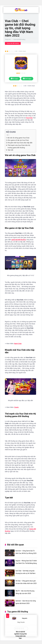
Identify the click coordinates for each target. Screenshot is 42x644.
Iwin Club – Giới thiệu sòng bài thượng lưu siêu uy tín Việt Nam (25, 572)
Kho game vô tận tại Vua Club (18, 140)
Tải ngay (15, 78)
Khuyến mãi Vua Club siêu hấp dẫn (20, 143)
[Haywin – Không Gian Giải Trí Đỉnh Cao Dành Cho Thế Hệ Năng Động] (10, 562)
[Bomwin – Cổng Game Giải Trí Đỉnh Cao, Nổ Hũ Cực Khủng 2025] (10, 553)
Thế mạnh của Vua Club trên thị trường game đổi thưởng (19, 146)
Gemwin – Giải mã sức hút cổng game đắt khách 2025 (26, 602)
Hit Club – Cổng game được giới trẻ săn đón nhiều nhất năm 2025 (26, 582)
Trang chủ (8, 39)
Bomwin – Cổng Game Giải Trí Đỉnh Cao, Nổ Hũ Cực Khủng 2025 (26, 552)
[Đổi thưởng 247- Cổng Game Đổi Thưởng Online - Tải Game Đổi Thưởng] (21, 9)
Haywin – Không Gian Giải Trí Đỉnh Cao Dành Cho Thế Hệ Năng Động (26, 562)
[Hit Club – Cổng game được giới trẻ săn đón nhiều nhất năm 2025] (10, 583)
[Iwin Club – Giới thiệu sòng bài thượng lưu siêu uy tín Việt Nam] (10, 573)
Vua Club (29, 118)
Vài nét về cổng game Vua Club (18, 138)
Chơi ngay (28, 78)
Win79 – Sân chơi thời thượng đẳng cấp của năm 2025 (25, 592)
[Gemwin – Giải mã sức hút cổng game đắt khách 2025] (10, 603)
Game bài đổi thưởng (19, 39)
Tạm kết (10, 150)
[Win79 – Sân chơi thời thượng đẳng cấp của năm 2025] (10, 593)
